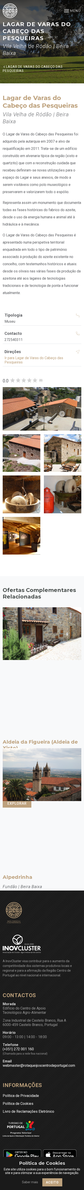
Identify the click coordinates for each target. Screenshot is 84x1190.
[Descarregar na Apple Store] (60, 1155)
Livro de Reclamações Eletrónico (28, 1111)
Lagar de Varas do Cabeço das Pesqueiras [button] (33, 68)
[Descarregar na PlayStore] (22, 1155)
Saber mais (30, 1182)
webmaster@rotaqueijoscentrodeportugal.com (39, 1065)
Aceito (52, 1182)
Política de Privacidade (21, 1096)
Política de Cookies (18, 1103)
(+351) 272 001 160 (18, 1049)
